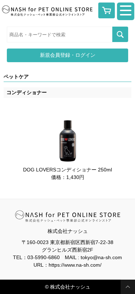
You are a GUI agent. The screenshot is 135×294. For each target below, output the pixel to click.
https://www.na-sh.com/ (75, 265)
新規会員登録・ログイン (67, 55)
